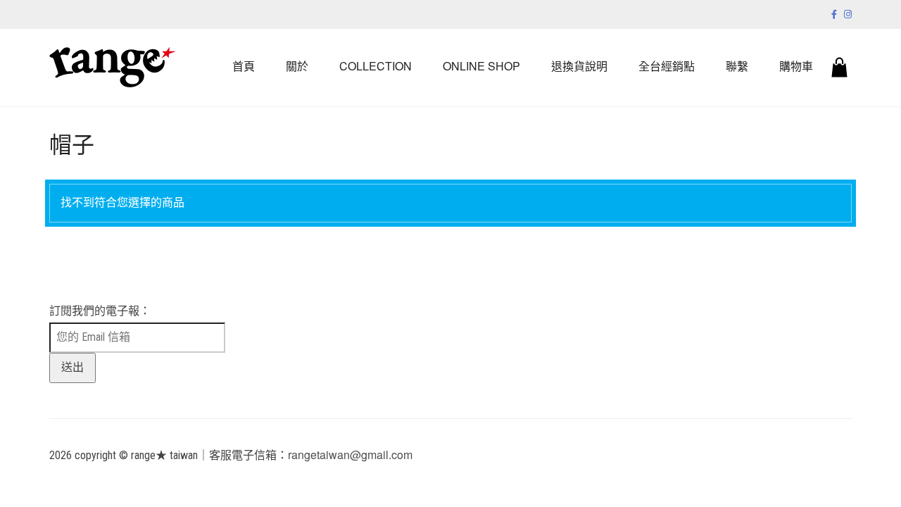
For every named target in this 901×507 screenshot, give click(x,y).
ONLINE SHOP (481, 66)
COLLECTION (375, 66)
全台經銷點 (666, 66)
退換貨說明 (579, 66)
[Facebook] (834, 13)
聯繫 (737, 66)
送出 (72, 367)
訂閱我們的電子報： (100, 311)
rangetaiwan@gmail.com (350, 454)
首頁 (243, 66)
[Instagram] (848, 13)
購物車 (796, 66)
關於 (297, 66)
